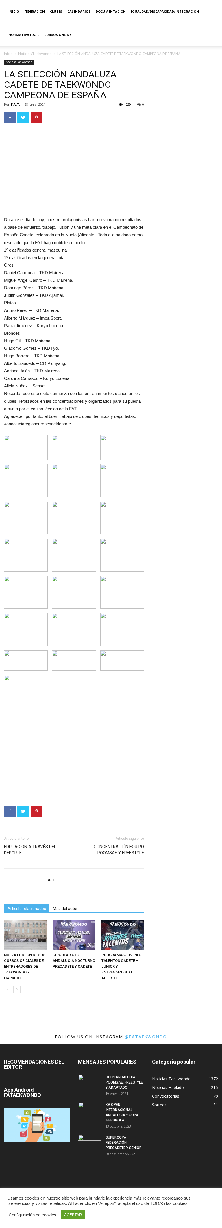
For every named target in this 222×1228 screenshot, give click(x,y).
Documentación (111, 11)
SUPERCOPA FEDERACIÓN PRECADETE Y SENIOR (124, 1142)
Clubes (56, 11)
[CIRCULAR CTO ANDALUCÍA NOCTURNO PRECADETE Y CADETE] (74, 935)
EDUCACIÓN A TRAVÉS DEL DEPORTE (30, 849)
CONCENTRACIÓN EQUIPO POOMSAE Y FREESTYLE (119, 849)
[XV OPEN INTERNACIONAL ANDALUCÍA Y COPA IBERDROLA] (89, 1110)
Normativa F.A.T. (23, 34)
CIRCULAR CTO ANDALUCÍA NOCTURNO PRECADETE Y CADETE (74, 961)
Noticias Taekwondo (35, 53)
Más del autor (65, 908)
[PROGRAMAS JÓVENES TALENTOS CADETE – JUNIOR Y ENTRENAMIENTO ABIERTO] (122, 935)
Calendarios (78, 11)
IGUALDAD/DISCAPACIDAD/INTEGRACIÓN (165, 11)
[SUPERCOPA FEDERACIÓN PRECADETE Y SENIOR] (89, 1143)
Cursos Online (57, 34)
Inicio (13, 11)
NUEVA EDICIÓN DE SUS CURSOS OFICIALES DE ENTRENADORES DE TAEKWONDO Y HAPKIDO (24, 966)
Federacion (34, 11)
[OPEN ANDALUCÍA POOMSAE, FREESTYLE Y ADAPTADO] (89, 1083)
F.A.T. (15, 104)
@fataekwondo (146, 1037)
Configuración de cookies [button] (32, 1215)
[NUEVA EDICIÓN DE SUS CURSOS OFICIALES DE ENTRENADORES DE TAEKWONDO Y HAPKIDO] (25, 935)
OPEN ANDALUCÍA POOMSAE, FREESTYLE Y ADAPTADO (124, 1082)
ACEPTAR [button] (73, 1215)
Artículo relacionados (27, 908)
